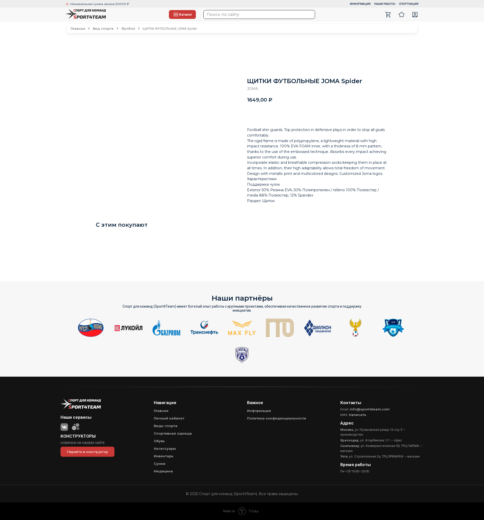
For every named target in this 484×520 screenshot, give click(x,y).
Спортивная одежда (173, 433)
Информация (259, 411)
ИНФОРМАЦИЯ (360, 4)
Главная (161, 411)
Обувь (159, 441)
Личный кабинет (169, 418)
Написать (357, 415)
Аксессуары (165, 448)
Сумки (159, 464)
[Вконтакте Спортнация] (64, 426)
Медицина (163, 471)
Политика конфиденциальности (276, 418)
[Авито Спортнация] (75, 426)
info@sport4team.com (370, 409)
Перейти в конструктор (87, 452)
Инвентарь (163, 456)
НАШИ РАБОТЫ (384, 4)
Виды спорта (165, 426)
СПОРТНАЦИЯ (408, 4)
